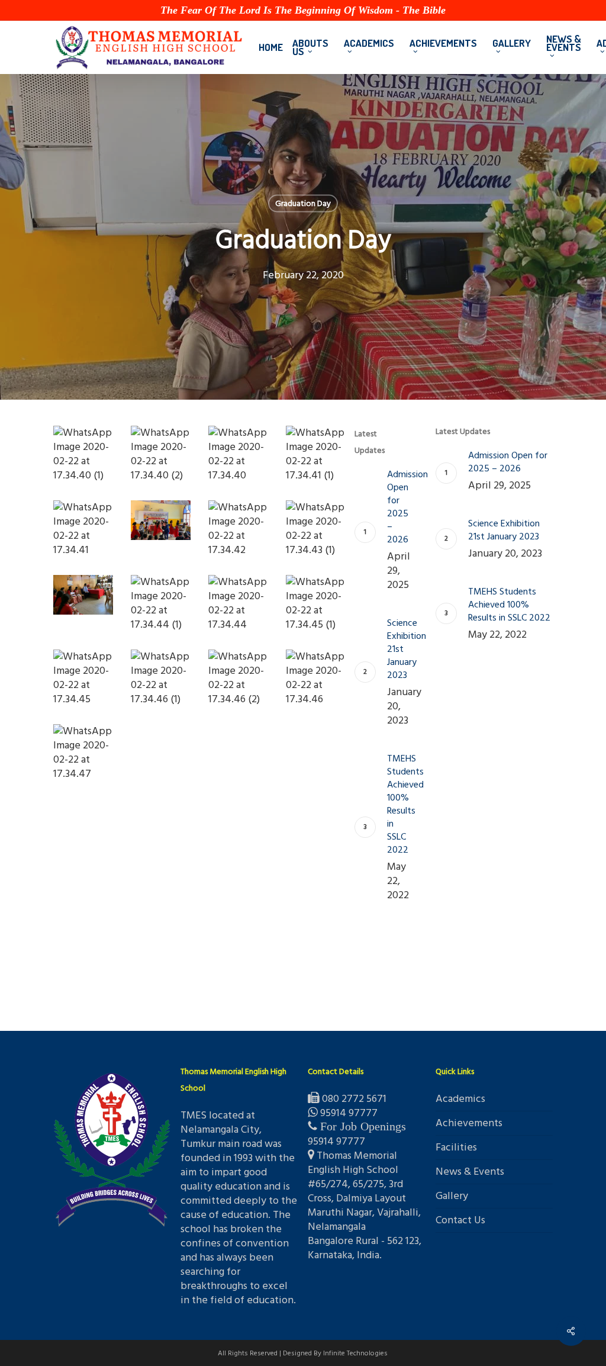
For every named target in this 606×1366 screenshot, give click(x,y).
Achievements (469, 1123)
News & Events (470, 1171)
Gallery (452, 1195)
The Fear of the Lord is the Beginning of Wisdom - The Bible (303, 10)
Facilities (456, 1147)
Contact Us (460, 1220)
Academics (460, 1099)
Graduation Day (303, 203)
